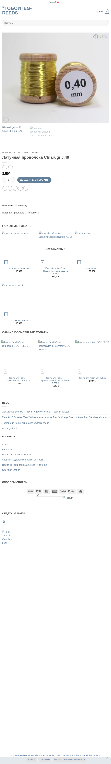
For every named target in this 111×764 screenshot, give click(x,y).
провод (35, 152)
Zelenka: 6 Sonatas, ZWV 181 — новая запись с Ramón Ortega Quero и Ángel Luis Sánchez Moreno (54, 417)
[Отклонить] (107, 758)
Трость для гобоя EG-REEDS (92, 378)
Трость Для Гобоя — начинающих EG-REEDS (18, 379)
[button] (98, 11)
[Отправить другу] (20, 188)
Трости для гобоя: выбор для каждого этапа (25, 423)
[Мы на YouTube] (28, 521)
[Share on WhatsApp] (4, 188)
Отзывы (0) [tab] (21, 205)
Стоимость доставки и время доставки (23, 459)
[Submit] (105, 23)
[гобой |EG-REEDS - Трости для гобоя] (17, 11)
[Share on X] (15, 188)
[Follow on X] (18, 521)
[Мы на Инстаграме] (11, 521)
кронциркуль (92, 268)
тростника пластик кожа (19, 268)
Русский (52, 2)
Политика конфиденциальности (69, 759)
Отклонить (45, 759)
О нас (5, 444)
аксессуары (21, 152)
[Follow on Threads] (21, 521)
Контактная (8, 449)
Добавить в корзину (34, 180)
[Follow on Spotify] (4, 521)
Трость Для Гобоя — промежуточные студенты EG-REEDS (55, 380)
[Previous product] (10, 167)
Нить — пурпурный (19, 320)
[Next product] (4, 167)
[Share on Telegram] (25, 188)
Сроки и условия (11, 470)
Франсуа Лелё (9, 428)
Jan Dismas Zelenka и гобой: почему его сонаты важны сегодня (36, 411)
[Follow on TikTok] (14, 521)
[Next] (103, 78)
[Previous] (8, 78)
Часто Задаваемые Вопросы (17, 454)
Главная (6, 152)
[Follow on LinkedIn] (25, 521)
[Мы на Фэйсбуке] (7, 521)
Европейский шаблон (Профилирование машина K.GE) (55, 271)
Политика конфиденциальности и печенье (24, 465)
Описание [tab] (7, 205)
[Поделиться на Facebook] (10, 188)
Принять (31, 759)
